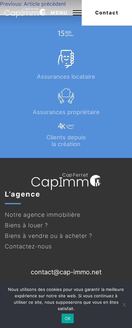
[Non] (124, 304)
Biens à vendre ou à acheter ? (48, 235)
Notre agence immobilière (42, 214)
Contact (107, 13)
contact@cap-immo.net (66, 272)
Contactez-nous (28, 246)
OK (68, 318)
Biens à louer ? (26, 225)
